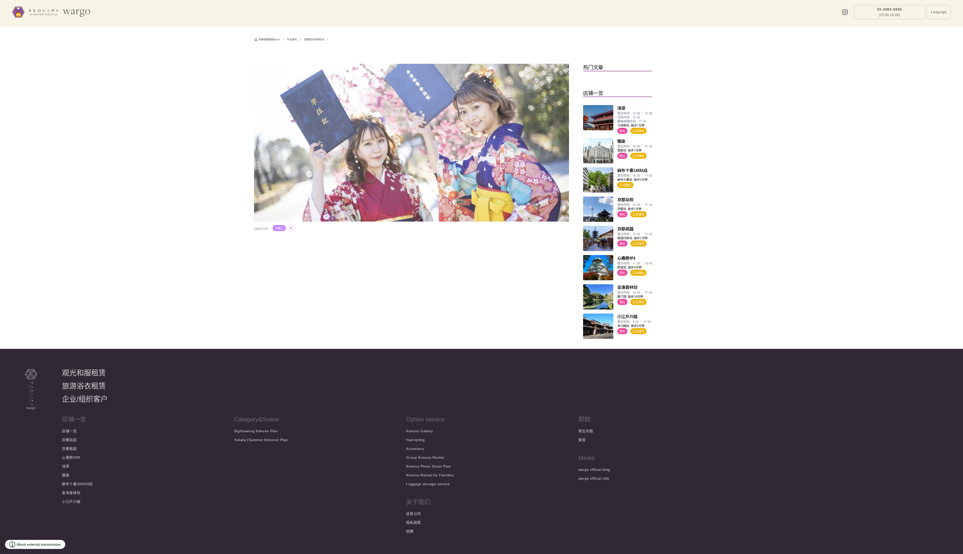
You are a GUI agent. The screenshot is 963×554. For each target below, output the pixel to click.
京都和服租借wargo (269, 39)
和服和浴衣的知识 (314, 39)
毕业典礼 (292, 39)
